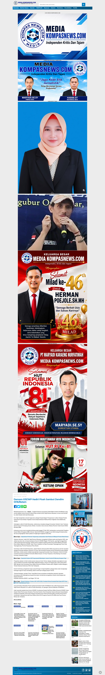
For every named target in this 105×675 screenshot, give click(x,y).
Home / (15, 494)
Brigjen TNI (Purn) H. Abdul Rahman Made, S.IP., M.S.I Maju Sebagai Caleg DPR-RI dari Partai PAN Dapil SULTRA (83, 582)
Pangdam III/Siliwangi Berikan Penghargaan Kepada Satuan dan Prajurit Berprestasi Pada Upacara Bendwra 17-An (81, 624)
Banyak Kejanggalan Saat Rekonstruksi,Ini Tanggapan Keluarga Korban (83, 563)
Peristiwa (60, 8)
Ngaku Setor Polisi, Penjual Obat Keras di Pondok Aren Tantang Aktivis (85, 643)
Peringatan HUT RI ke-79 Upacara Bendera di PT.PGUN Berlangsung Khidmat (83, 588)
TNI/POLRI (39, 8)
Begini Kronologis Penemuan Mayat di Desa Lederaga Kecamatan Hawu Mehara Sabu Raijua (83, 603)
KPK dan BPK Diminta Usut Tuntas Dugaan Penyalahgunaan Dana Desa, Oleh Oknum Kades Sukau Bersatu (83, 610)
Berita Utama (24, 8)
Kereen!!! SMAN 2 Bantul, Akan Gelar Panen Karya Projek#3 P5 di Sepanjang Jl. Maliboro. (83, 577)
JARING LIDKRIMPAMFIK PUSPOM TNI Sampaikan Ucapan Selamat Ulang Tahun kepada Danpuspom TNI (81, 634)
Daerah (32, 8)
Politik (75, 8)
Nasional (46, 8)
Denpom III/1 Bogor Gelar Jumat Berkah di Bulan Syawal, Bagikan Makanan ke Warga (85, 660)
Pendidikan (68, 8)
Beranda (16, 8)
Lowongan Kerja (87, 673)
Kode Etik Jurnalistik (77, 673)
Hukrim (53, 8)
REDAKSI (69, 673)
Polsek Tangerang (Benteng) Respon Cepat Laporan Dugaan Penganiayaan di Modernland (85, 651)
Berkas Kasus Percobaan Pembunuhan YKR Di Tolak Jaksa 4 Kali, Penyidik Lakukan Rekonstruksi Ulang (83, 557)
